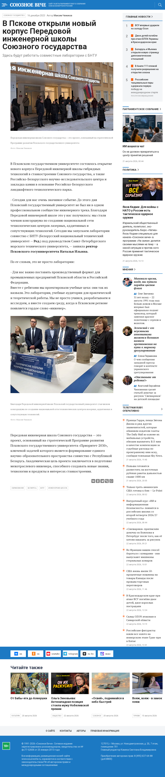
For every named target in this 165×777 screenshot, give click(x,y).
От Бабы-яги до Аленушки (28, 698)
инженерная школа (57, 488)
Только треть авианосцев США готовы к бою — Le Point (144, 488)
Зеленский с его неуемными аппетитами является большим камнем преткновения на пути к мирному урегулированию (146, 339)
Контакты (66, 731)
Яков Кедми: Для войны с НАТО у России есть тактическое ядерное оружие (140, 212)
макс (108, 653)
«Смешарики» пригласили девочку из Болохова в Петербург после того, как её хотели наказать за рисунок (144, 534)
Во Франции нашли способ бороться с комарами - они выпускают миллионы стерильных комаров (143, 555)
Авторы (81, 731)
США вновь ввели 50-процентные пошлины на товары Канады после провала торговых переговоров (142, 578)
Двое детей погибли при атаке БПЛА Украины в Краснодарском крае (144, 38)
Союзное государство (14, 15)
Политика (129, 169)
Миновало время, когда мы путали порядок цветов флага (145, 283)
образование (18, 488)
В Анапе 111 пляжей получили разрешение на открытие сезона (145, 69)
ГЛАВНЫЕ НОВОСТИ (138, 16)
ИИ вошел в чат (133, 146)
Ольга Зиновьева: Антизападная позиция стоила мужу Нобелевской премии (70, 704)
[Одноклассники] (98, 481)
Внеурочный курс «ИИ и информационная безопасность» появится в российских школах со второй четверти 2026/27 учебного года (142, 509)
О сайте (50, 731)
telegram (73, 653)
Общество (57, 716)
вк (20, 653)
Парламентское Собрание (141, 109)
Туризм (136, 716)
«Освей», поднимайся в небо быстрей (108, 700)
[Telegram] (102, 481)
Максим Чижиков (63, 15)
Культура (16, 716)
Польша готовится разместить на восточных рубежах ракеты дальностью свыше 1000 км (144, 471)
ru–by (91, 653)
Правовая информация (105, 731)
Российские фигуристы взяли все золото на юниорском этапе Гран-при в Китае (143, 636)
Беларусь (32, 488)
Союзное (97, 716)
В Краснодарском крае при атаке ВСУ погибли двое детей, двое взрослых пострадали (143, 601)
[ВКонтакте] (93, 481)
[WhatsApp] (111, 481)
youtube (56, 653)
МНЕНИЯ (128, 269)
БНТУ (42, 488)
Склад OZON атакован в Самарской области (141, 618)
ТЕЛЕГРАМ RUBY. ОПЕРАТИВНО (133, 409)
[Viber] (107, 481)
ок (38, 653)
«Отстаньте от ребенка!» (145, 378)
